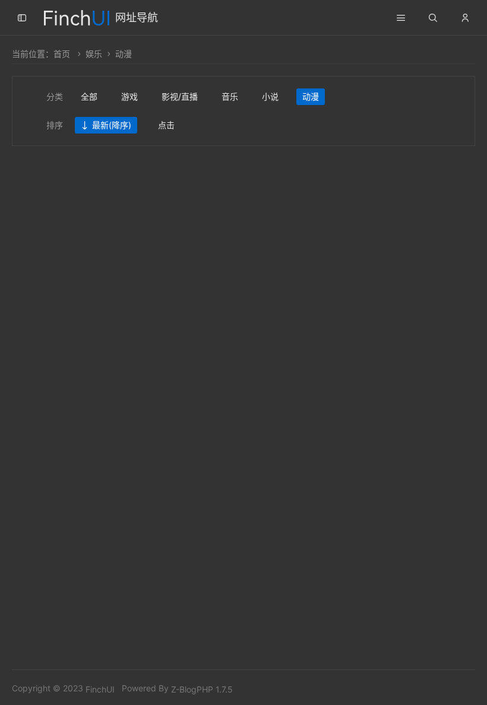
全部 (89, 96)
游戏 (129, 96)
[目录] (401, 18)
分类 (54, 96)
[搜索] (433, 18)
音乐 (230, 96)
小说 (270, 96)
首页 (61, 54)
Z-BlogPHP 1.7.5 (202, 689)
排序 (54, 125)
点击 (166, 125)
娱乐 (94, 54)
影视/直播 (180, 96)
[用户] (465, 18)
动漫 (123, 54)
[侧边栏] (22, 18)
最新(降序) (111, 125)
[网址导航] (76, 16)
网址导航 (136, 17)
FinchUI (100, 689)
